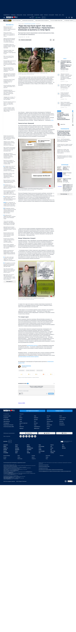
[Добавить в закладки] (51, 40)
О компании (6, 417)
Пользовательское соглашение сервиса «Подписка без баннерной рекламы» (51, 469)
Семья (48, 428)
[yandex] (35, 436)
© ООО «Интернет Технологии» (21, 481)
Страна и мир (62, 419)
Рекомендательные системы (43, 468)
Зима (35, 415)
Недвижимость (37, 426)
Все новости (9, 24)
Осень (48, 417)
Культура (36, 419)
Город (21, 421)
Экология (61, 421)
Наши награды (6, 419)
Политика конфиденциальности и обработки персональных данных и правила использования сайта (55, 471)
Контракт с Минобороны (30, 370)
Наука (35, 424)
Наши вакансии (7, 421)
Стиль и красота (62, 417)
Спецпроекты (62, 424)
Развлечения (49, 424)
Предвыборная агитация (8, 424)
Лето (35, 421)
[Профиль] (71, 17)
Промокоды (64, 164)
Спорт (60, 415)
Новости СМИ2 (21, 403)
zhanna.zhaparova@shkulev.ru (8, 477)
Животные (22, 426)
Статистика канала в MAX (9, 426)
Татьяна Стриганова (26, 365)
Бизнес (21, 417)
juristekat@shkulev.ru (29, 471)
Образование (36, 428)
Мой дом (36, 423)
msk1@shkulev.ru (16, 470)
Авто (20, 415)
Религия (48, 426)
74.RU (52, 120)
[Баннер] (7, 21)
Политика (49, 419)
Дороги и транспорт (23, 423)
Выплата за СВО (39, 370)
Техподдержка (6, 423)
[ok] (26, 436)
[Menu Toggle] (4, 17)
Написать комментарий (26, 39)
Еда (20, 424)
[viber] (32, 436)
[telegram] (21, 436)
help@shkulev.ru (10, 472)
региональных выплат (32, 345)
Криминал (36, 417)
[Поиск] (66, 17)
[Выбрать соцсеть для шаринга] (53, 40)
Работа (48, 423)
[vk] (23, 436)
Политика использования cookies (44, 466)
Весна (21, 419)
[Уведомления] (69, 17)
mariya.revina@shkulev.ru (11, 474)
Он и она (48, 415)
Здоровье (21, 428)
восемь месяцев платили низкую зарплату (28, 356)
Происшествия (50, 421)
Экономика (61, 423)
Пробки (38, 17)
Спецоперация (21, 370)
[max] (29, 436)
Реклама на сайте (7, 415)
